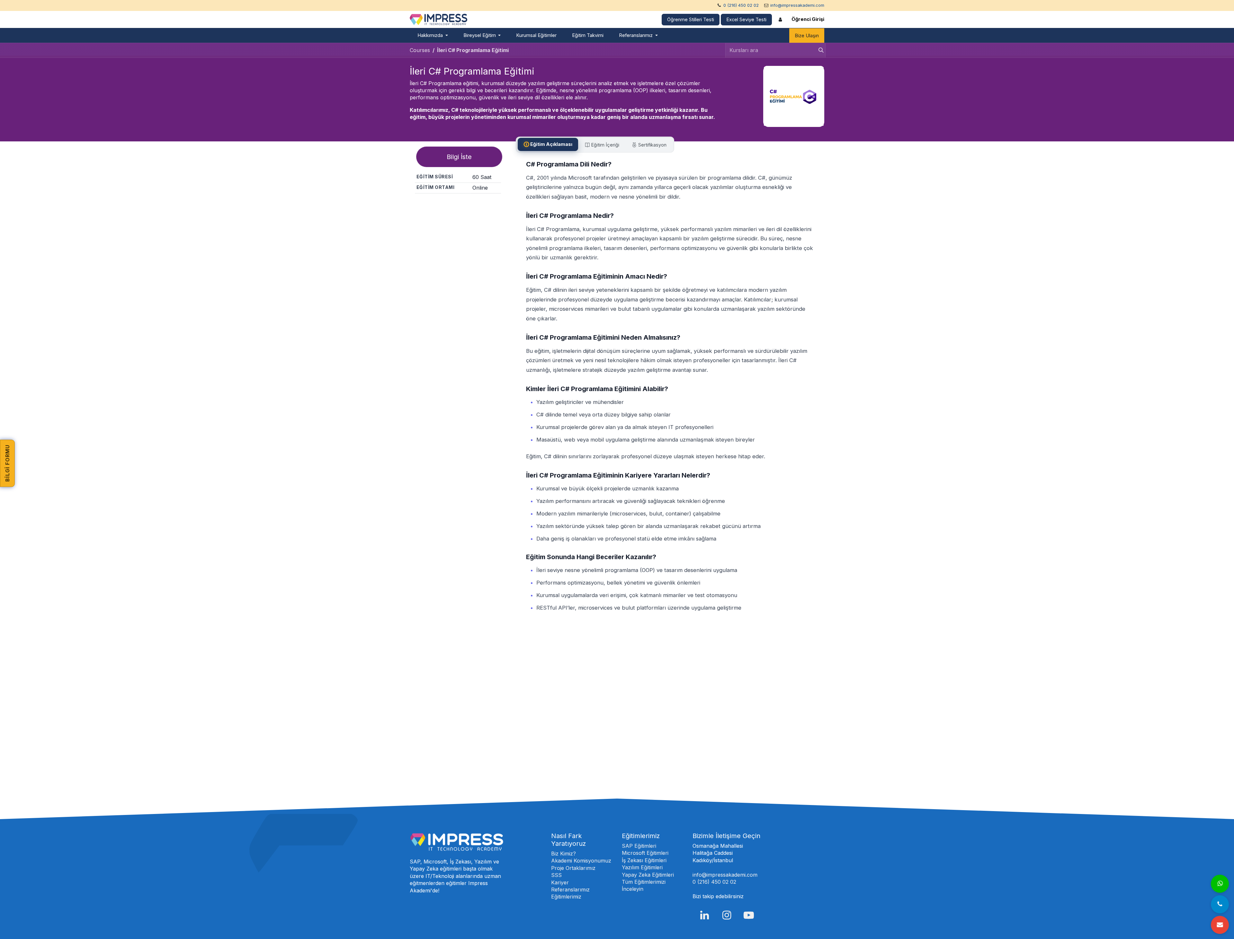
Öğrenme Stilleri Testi (690, 19)
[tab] (548, 144)
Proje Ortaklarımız (573, 868)
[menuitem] (433, 35)
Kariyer (560, 882)
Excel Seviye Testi (746, 19)
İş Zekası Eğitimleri (644, 860)
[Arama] (819, 50)
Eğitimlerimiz (566, 896)
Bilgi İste (459, 157)
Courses (420, 50)
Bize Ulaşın (807, 36)
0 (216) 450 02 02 (741, 5)
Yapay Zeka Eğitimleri (648, 875)
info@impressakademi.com (797, 5)
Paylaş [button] (460, 204)
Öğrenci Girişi (807, 19)
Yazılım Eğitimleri (642, 867)
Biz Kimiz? (563, 853)
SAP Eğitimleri (639, 846)
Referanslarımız (570, 889)
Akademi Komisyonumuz (581, 860)
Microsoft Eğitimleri (645, 853)
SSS (556, 875)
